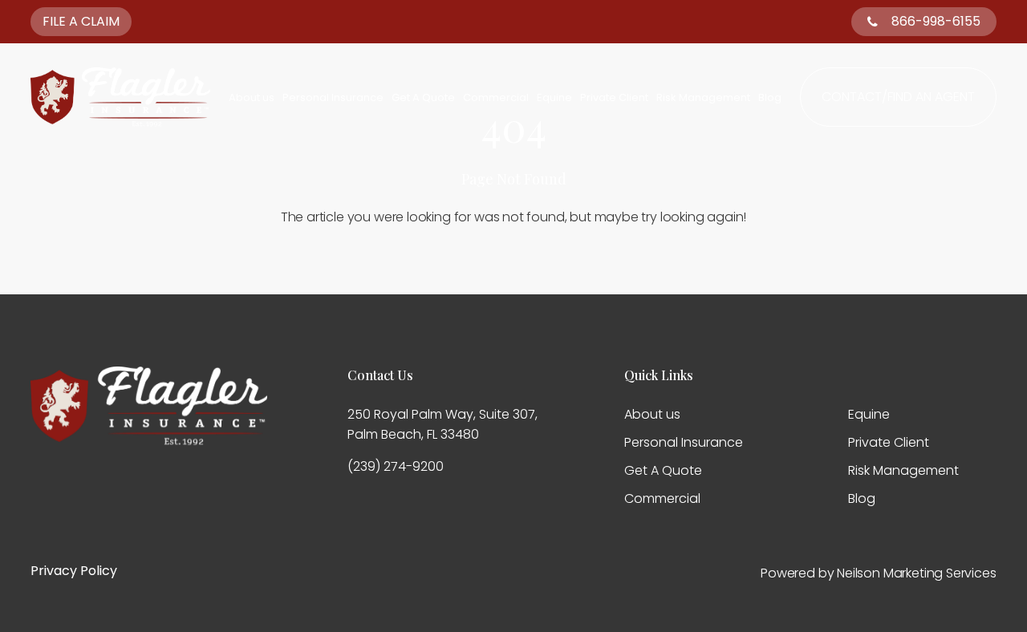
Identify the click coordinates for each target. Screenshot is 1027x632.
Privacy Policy (73, 570)
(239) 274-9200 (395, 466)
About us (251, 97)
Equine (554, 97)
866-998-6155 (935, 21)
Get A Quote (423, 97)
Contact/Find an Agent (898, 96)
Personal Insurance (333, 97)
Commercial (496, 97)
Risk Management (703, 97)
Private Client (614, 97)
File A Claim (81, 21)
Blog (769, 97)
